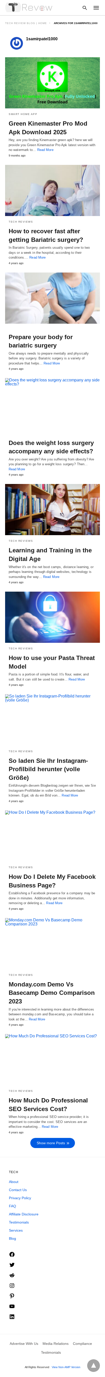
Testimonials (19, 1222)
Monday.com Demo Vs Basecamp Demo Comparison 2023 (52, 993)
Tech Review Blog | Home (26, 23)
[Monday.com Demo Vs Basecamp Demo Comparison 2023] (52, 943)
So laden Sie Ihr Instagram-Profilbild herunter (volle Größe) (48, 769)
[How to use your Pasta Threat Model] (52, 617)
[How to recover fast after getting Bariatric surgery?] (52, 190)
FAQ (12, 1206)
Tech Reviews (21, 221)
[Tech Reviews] (29, 7)
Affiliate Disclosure (23, 1214)
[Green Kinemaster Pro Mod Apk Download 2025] (52, 82)
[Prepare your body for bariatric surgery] (52, 298)
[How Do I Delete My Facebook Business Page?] (52, 836)
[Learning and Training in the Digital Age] (52, 509)
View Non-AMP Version (66, 1367)
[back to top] (93, 1365)
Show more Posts (51, 1143)
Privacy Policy (20, 1198)
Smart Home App (23, 114)
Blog (12, 1238)
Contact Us (18, 1190)
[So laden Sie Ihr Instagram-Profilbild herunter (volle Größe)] (52, 719)
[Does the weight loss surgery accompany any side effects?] (52, 403)
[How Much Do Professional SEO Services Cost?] (52, 1059)
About (13, 1182)
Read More (45, 150)
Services (16, 1230)
